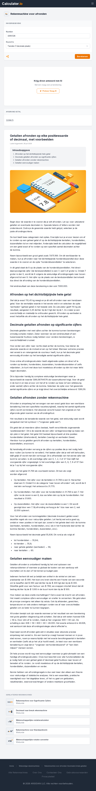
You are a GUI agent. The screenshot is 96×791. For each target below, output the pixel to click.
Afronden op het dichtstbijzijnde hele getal (32, 154)
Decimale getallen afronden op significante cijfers (35, 157)
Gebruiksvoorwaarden (77, 772)
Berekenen (82, 56)
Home (11, 766)
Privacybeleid (48, 776)
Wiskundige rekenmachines (29, 766)
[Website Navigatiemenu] (92, 3)
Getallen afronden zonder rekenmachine (32, 160)
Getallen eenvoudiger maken (27, 163)
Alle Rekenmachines (18, 772)
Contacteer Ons (54, 772)
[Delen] (7, 56)
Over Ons (37, 772)
